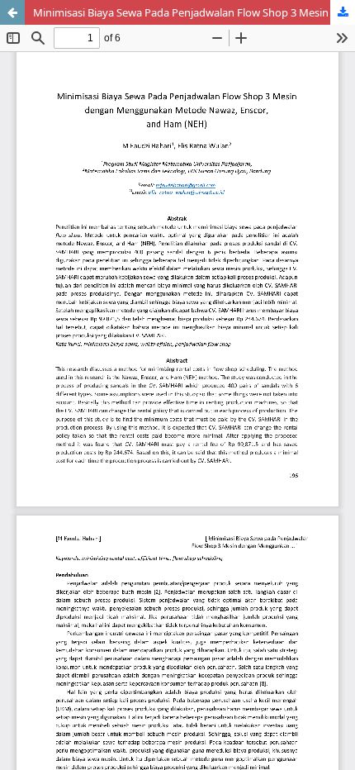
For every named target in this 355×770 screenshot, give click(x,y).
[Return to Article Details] (12, 12)
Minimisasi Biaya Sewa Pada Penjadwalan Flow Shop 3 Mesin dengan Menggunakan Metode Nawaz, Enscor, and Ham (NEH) (194, 12)
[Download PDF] (342, 12)
